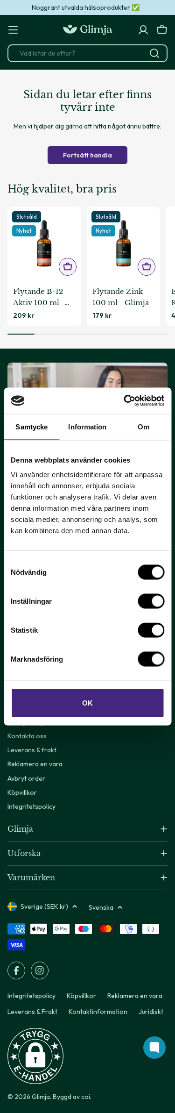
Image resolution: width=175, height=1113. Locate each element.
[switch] (151, 601)
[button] (35, 1056)
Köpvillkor (81, 996)
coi (85, 1096)
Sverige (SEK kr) (44, 906)
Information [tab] (87, 426)
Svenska (101, 907)
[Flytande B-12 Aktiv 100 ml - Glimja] (44, 243)
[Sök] (154, 53)
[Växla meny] (13, 30)
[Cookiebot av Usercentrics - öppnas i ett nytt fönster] (124, 401)
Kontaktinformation (98, 1011)
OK (87, 703)
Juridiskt (151, 1011)
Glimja (41, 1096)
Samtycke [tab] (31, 426)
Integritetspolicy (31, 996)
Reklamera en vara (134, 996)
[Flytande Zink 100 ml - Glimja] (124, 243)
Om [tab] (143, 426)
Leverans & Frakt (32, 1011)
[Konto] (143, 30)
